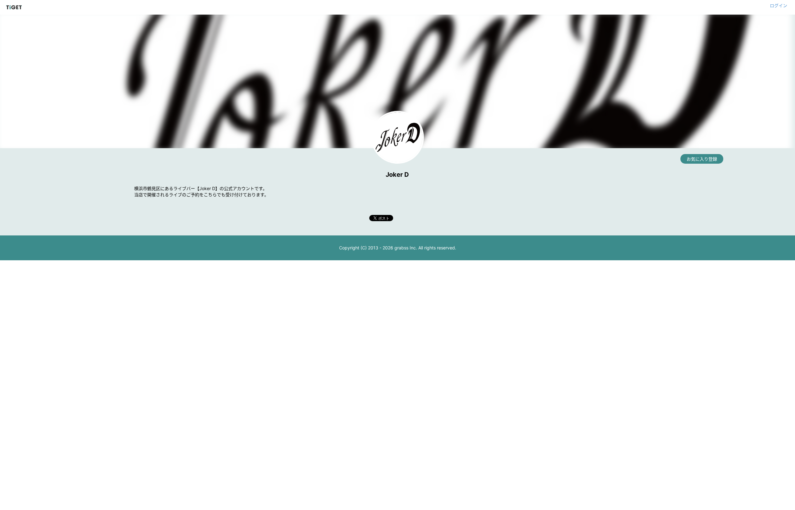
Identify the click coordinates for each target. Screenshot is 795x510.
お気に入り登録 (702, 159)
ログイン (778, 5)
